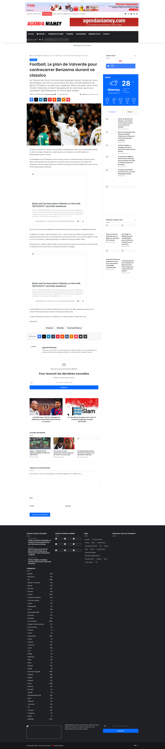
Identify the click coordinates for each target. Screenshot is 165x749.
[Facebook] (31, 100)
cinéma (87, 542)
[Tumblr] (45, 100)
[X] (36, 100)
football (60, 328)
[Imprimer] (85, 336)
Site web (68, 506)
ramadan (99, 559)
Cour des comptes (33, 600)
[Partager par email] (81, 336)
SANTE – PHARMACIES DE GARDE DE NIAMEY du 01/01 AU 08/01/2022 (40, 453)
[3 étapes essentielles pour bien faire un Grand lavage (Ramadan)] (111, 173)
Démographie (32, 606)
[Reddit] (54, 100)
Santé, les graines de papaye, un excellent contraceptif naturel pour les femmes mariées (125, 123)
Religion (30, 677)
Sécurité (30, 686)
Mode (29, 662)
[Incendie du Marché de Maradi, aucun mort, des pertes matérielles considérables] (113, 253)
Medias (30, 654)
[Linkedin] (41, 100)
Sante (29, 683)
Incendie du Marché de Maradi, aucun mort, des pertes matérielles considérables (113, 263)
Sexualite (30, 689)
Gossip (30, 639)
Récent (130, 112)
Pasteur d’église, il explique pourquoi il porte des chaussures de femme (126, 148)
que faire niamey (89, 559)
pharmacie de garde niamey (92, 555)
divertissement (101, 542)
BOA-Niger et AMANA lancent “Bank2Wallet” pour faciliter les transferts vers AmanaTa (127, 239)
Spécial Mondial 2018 (34, 695)
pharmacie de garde (90, 552)
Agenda (30, 573)
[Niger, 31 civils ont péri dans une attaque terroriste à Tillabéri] (77, 545)
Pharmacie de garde (55, 34)
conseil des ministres (34, 597)
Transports (31, 713)
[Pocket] (68, 100)
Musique (30, 665)
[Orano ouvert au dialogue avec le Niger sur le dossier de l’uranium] (113, 228)
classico (50, 328)
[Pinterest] (50, 100)
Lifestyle (30, 642)
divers (93, 542)
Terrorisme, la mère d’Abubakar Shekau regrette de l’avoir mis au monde (63, 453)
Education (31, 618)
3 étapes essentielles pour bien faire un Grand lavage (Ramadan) (126, 172)
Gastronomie (81, 34)
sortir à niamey (89, 562)
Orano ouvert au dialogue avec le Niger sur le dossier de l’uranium (112, 237)
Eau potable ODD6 (33, 612)
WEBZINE (41, 34)
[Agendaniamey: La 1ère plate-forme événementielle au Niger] (44, 23)
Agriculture (31, 576)
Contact (106, 34)
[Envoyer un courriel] (55, 94)
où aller (92, 549)
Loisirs (30, 648)
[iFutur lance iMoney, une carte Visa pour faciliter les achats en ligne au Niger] (59, 540)
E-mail (32, 506)
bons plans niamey (97, 539)
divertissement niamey (91, 546)
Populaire (112, 112)
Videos (30, 716)
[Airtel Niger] (82, 7)
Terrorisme (31, 704)
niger (86, 549)
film (101, 546)
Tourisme (69, 34)
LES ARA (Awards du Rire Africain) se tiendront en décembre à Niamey (86, 453)
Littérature (31, 645)
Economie (31, 615)
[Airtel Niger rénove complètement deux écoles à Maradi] (77, 551)
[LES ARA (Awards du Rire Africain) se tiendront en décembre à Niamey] (87, 443)
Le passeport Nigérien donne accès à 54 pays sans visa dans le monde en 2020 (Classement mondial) (126, 161)
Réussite (30, 680)
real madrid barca (74, 328)
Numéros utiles (94, 34)
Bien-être (31, 588)
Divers (30, 609)
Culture (30, 603)
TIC (29, 707)
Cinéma (30, 594)
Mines (29, 659)
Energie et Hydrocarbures (36, 624)
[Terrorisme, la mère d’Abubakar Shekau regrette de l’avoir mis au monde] (63, 443)
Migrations (31, 657)
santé (105, 559)
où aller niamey (101, 549)
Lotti (29, 651)
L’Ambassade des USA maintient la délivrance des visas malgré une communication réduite (128, 266)
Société (30, 692)
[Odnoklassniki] (64, 100)
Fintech (30, 633)
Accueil (31, 34)
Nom (31, 498)
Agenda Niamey (49, 94)
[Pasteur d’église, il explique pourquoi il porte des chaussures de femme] (111, 148)
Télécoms (31, 701)
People (30, 668)
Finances (30, 630)
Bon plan (30, 591)
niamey (106, 546)
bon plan (87, 539)
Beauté (30, 585)
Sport (29, 698)
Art (29, 579)
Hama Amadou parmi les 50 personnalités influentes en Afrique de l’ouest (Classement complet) (126, 136)
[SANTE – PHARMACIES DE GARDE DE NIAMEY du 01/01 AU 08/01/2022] (40, 443)
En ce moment (32, 621)
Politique (30, 674)
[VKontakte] (59, 100)
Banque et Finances (34, 582)
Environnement (32, 627)
